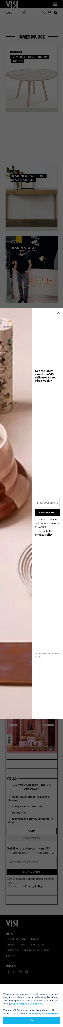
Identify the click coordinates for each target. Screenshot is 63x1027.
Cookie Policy (19, 1004)
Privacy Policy (33, 1013)
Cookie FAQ (36, 1004)
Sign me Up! (47, 512)
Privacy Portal (51, 1013)
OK (31, 1020)
